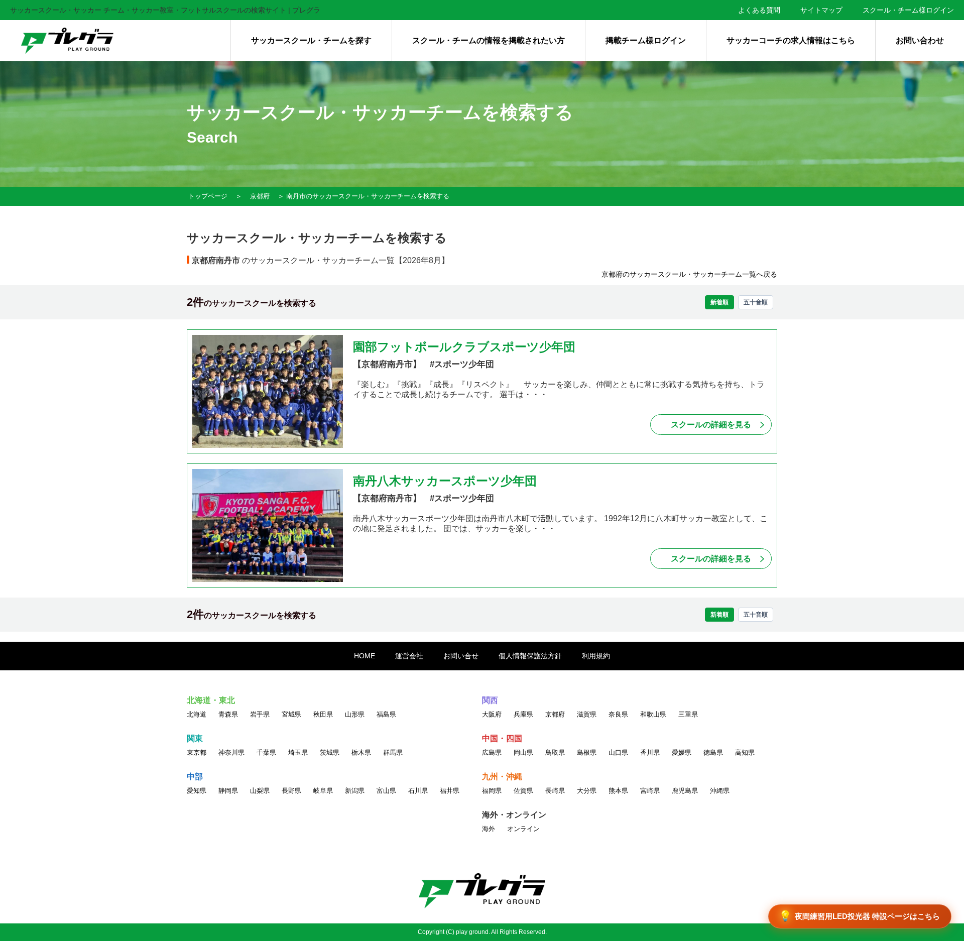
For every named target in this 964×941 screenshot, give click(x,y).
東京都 (196, 752)
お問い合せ (460, 656)
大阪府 (492, 714)
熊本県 (618, 790)
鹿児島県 (685, 790)
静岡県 (228, 790)
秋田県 (323, 714)
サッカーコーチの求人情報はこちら (791, 40)
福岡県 (492, 790)
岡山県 (523, 752)
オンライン (523, 829)
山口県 (618, 752)
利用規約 (596, 656)
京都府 (260, 196)
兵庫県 (523, 714)
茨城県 (329, 752)
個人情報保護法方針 (530, 656)
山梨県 (260, 790)
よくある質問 (759, 10)
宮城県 (291, 714)
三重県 (688, 714)
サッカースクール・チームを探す (311, 40)
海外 (488, 829)
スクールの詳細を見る (711, 424)
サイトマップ (821, 10)
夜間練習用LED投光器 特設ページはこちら (860, 916)
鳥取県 (555, 752)
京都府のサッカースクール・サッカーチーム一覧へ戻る (689, 274)
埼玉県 (298, 752)
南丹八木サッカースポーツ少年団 (445, 481)
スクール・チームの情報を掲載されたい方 (488, 40)
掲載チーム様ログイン (646, 40)
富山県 (386, 790)
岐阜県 (323, 790)
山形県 (355, 714)
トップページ (207, 196)
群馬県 (393, 752)
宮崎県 (650, 790)
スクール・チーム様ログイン (908, 10)
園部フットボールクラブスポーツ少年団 (464, 347)
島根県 (586, 752)
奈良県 (618, 714)
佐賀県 (523, 790)
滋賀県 (586, 714)
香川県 (650, 752)
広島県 (492, 752)
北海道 (196, 714)
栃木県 (361, 752)
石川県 (418, 790)
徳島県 (713, 752)
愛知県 (196, 790)
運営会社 (409, 656)
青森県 (228, 714)
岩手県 (260, 714)
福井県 (449, 790)
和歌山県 (653, 714)
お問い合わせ (920, 40)
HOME (364, 656)
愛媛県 (681, 752)
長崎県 (555, 790)
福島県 (386, 714)
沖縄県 (720, 790)
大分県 (586, 790)
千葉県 (266, 752)
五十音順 (756, 302)
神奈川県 (231, 752)
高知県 (745, 752)
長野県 (291, 790)
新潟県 (355, 790)
